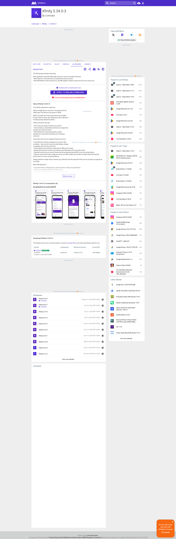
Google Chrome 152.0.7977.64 (126, 229)
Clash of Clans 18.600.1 (123, 265)
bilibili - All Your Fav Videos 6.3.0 (126, 205)
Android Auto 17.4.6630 (123, 181)
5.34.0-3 (39, 250)
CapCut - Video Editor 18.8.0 (125, 85)
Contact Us (98, 537)
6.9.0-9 (53, 187)
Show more (67, 176)
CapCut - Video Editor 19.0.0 (125, 97)
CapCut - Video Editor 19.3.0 (125, 127)
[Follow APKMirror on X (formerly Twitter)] (113, 35)
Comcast (50, 15)
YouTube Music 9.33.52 (123, 139)
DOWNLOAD (66, 64)
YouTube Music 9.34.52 (123, 199)
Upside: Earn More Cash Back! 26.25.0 (128, 291)
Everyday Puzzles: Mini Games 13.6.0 (128, 297)
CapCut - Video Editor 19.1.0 (125, 91)
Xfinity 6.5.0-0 (43, 330)
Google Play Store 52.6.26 (124, 121)
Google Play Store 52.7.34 (124, 109)
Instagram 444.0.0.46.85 (124, 193)
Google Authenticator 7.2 (124, 259)
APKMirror (42, 3)
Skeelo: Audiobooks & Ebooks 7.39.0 (127, 303)
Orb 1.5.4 (119, 327)
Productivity (38, 69)
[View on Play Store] (94, 69)
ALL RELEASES (76, 64)
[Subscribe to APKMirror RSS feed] (140, 35)
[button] (85, 69)
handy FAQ (71, 243)
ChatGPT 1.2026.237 (122, 241)
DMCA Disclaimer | (89, 537)
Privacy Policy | (54, 537)
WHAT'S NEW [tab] (36, 64)
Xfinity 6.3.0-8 (43, 342)
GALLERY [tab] (56, 64)
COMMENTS (87, 64)
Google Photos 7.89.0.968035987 (126, 235)
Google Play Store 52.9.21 (124, 163)
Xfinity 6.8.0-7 (43, 305)
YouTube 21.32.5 (121, 115)
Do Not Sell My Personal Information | (71, 537)
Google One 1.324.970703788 (125, 285)
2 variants (43, 301)
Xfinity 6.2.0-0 (43, 348)
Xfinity (44, 24)
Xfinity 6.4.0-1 (43, 336)
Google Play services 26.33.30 (125, 187)
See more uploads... (68, 359)
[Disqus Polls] (68, 394)
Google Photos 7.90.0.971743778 (126, 247)
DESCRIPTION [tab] (47, 64)
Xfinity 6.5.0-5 (43, 324)
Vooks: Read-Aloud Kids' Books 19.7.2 (128, 333)
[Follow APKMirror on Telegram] (131, 35)
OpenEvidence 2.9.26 (123, 315)
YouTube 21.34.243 (122, 175)
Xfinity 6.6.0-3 (43, 318)
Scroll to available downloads (70, 92)
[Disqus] (68, 447)
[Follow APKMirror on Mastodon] (122, 35)
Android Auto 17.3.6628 (123, 169)
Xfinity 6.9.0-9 (43, 298)
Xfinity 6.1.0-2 (43, 354)
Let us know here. (92, 535)
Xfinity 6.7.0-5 (43, 312)
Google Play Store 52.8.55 (124, 133)
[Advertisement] (69, 45)
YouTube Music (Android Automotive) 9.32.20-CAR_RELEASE (124, 272)
